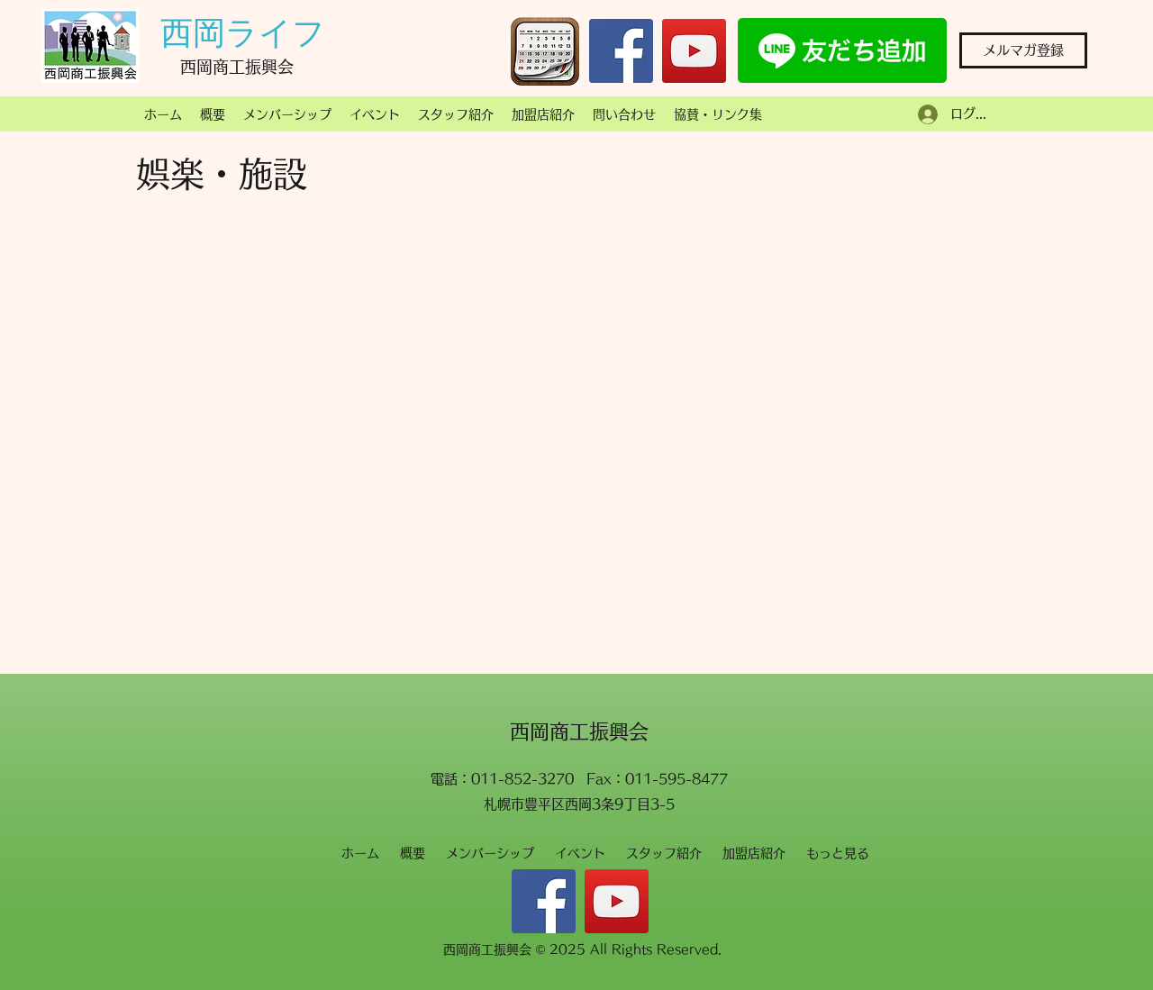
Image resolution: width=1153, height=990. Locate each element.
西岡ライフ (242, 32)
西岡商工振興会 (579, 731)
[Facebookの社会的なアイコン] (621, 51)
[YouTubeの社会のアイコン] (694, 51)
